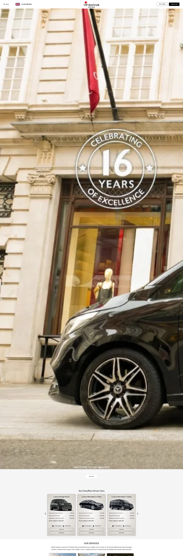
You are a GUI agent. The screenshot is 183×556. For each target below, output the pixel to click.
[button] (45, 514)
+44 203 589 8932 (26, 4)
